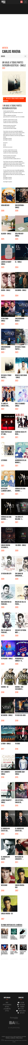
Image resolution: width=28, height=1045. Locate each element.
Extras (7, 1011)
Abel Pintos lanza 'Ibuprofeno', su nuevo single (23, 937)
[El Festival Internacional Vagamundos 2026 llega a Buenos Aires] (13, 932)
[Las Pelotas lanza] (23, 947)
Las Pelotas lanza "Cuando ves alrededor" (23, 952)
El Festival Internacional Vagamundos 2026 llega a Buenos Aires (13, 937)
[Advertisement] (14, 29)
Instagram (22, 1004)
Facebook (22, 1006)
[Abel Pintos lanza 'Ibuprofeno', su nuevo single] (23, 932)
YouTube (22, 1002)
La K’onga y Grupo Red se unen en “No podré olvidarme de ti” (4, 953)
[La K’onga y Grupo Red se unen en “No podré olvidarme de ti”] (4, 947)
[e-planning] (14, 1027)
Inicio (7, 1002)
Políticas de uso (19, 1038)
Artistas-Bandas (7, 1004)
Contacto (22, 1013)
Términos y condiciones (10, 1038)
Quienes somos (22, 1011)
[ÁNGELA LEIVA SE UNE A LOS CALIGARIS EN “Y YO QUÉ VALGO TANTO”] (4, 932)
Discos (3, 56)
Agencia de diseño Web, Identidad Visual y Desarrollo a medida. (15, 1041)
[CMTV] (3, 2)
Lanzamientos (7, 1009)
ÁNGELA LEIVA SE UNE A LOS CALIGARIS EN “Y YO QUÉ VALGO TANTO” (4, 937)
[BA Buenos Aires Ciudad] (14, 1023)
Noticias (7, 1006)
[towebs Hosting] (14, 1017)
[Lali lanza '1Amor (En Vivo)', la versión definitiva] (13, 947)
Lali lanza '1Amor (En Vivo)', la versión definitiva (14, 952)
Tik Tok (22, 1009)
